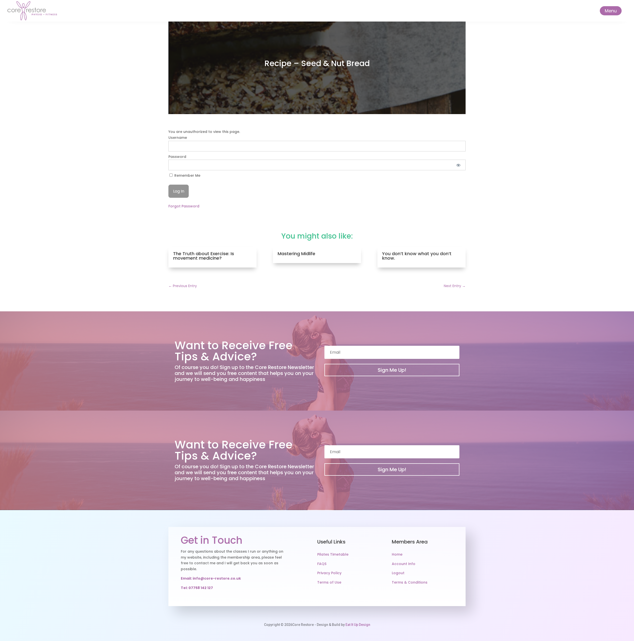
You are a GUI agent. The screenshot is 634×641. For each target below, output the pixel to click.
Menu (611, 11)
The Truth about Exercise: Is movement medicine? (203, 255)
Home (397, 554)
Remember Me (186, 175)
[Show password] (458, 165)
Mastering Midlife (296, 253)
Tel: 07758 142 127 (197, 587)
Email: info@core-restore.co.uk (211, 578)
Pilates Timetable (332, 554)
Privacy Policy (329, 572)
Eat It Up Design (357, 625)
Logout (398, 572)
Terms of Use (329, 582)
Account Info (403, 563)
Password (177, 156)
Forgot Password (183, 206)
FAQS (321, 563)
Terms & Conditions (409, 582)
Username (177, 137)
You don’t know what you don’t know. (416, 255)
